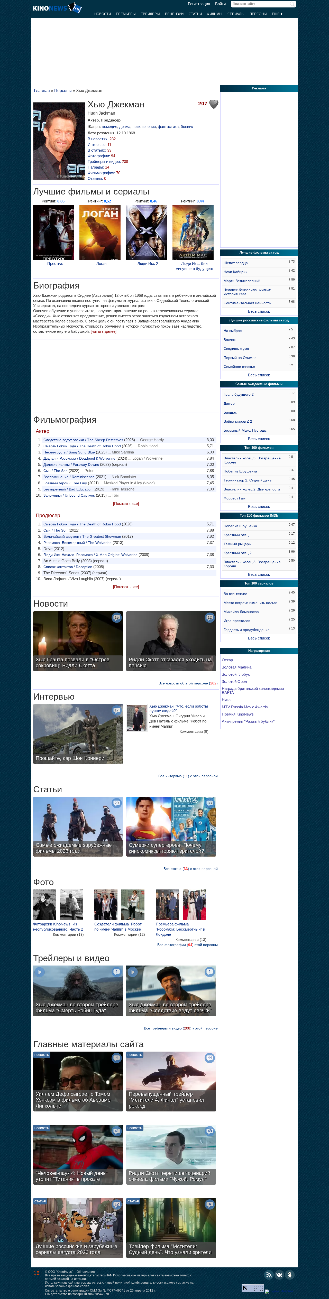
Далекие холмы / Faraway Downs (71, 464)
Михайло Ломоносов (241, 612)
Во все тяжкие (235, 594)
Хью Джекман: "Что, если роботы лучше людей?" (178, 708)
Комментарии (194, 731)
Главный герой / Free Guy (65, 483)
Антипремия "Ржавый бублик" (248, 721)
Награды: (98, 167)
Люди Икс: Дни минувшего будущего (194, 266)
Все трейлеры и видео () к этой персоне (181, 1028)
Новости (102, 14)
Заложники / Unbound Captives (69, 495)
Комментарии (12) (129, 934)
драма (124, 126)
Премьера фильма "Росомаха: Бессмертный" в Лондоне (180, 929)
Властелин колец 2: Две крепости (252, 489)
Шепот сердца (236, 263)
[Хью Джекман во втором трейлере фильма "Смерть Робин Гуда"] (78, 991)
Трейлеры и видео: (108, 161)
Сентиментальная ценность (247, 303)
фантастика (168, 126)
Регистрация (199, 4)
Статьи (195, 14)
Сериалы (235, 14)
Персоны (258, 14)
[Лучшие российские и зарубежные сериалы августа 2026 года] (78, 1228)
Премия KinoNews (238, 714)
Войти (220, 4)
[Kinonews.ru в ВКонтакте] (279, 1275)
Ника (226, 700)
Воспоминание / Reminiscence (69, 477)
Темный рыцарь (237, 544)
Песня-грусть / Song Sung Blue (69, 452)
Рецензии (174, 14)
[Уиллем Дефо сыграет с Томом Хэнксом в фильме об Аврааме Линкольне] (78, 1082)
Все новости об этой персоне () (188, 683)
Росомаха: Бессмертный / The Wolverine (77, 543)
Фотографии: (101, 156)
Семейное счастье (239, 367)
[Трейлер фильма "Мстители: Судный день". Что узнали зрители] (171, 1228)
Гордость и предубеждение (247, 630)
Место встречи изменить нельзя (251, 603)
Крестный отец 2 (238, 553)
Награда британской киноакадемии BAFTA (253, 690)
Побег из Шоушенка (240, 471)
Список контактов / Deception (67, 567)
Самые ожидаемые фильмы (258, 384)
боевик (187, 126)
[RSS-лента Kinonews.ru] (269, 1275)
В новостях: (102, 139)
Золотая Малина (236, 667)
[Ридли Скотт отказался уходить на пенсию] (171, 641)
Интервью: (99, 144)
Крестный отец (236, 535)
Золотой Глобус (236, 674)
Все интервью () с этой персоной (188, 776)
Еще (276, 14)
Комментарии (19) (68, 934)
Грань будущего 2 (239, 394)
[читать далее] (103, 331)
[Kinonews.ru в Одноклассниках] (290, 1275)
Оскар (227, 660)
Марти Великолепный (242, 281)
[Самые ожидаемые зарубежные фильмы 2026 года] (78, 827)
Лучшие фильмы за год (259, 252)
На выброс (233, 331)
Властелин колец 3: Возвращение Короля (252, 460)
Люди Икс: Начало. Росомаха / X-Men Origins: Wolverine (90, 555)
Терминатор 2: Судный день (247, 480)
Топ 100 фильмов (258, 448)
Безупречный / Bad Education (68, 489)
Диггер (229, 403)
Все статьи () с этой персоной (190, 869)
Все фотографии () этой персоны (187, 945)
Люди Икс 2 (148, 263)
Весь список (259, 311)
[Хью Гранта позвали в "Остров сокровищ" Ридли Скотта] (78, 641)
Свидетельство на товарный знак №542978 (77, 1294)
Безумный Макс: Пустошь (245, 430)
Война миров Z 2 (238, 421)
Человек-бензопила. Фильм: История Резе (247, 292)
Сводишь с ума (236, 349)
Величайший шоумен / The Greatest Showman (82, 536)
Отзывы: (97, 178)
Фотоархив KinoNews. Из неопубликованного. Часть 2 (58, 926)
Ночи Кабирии (236, 272)
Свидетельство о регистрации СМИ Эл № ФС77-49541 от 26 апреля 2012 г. (100, 1290)
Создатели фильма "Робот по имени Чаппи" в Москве (118, 926)
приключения (144, 126)
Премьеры (126, 14)
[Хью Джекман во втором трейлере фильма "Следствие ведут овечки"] (171, 991)
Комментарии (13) (191, 940)
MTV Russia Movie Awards (245, 707)
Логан (101, 263)
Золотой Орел (234, 682)
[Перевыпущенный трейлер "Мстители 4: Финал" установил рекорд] (171, 1082)
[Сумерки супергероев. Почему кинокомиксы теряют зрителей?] (171, 827)
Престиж (55, 263)
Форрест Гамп (236, 498)
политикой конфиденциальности (139, 1282)
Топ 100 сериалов (258, 583)
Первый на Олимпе (240, 358)
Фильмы (214, 14)
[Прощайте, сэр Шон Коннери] (78, 734)
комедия (109, 126)
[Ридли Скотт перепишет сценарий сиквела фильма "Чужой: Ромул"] (171, 1155)
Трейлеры (150, 14)
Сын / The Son (55, 471)
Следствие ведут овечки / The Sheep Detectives (83, 440)
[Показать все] (126, 503)
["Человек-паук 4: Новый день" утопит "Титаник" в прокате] (78, 1155)
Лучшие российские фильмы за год (259, 320)
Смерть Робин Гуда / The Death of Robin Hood (82, 446)
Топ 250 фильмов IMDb (259, 515)
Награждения (259, 651)
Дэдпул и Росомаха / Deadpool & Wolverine (79, 458)
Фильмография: (104, 173)
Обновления (86, 1272)
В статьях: (99, 150)
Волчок (229, 340)
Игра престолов (237, 621)
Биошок (230, 412)
